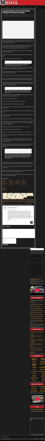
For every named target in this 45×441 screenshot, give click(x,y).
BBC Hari (34, 388)
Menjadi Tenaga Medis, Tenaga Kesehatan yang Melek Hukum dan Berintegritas (36, 350)
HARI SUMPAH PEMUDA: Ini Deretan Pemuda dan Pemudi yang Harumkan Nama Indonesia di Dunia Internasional (26, 201)
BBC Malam (34, 391)
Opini (34, 373)
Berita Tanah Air (11, 15)
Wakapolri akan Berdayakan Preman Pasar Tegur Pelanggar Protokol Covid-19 (11, 182)
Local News (34, 371)
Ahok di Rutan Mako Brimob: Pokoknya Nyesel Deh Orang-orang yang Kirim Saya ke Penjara (10, 201)
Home (2, 7)
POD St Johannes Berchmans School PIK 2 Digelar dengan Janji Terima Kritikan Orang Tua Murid (36, 316)
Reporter (7, 15)
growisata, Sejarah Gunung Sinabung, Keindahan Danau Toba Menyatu (5, 182)
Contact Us (7, 7)
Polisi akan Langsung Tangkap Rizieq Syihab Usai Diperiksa (24, 182)
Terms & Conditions (4, 436)
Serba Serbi (34, 378)
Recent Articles (16, 15)
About (13, 7)
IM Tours (18, 7)
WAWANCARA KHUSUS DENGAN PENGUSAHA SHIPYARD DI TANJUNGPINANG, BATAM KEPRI (36, 310)
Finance (34, 367)
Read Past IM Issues (33, 282)
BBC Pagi (34, 386)
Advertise (35, 7)
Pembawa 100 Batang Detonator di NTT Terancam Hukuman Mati (18, 182)
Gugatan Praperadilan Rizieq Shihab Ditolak (4, 189)
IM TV (30, 7)
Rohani (34, 376)
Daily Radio (24, 7)
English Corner (34, 364)
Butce (34, 361)
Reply (31, 222)
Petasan (20, 15)
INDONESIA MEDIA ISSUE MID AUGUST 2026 (35, 279)
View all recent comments (34, 326)
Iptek (34, 369)
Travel (34, 380)
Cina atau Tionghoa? (37, 409)
